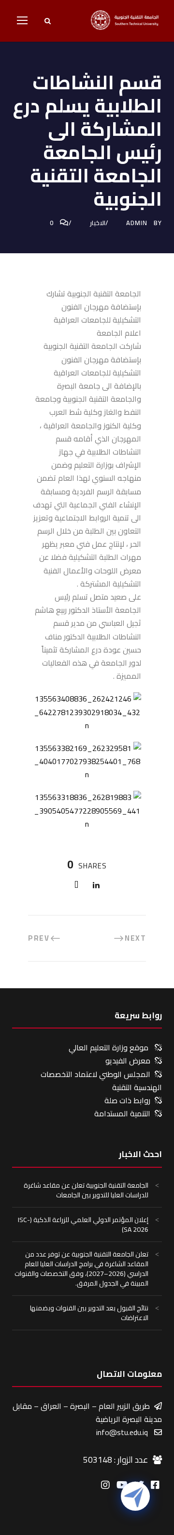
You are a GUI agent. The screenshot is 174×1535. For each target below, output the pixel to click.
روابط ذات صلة (127, 1100)
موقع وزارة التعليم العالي (108, 1047)
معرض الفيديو (127, 1060)
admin (136, 223)
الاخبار (97, 223)
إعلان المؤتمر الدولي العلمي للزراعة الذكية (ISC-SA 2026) (83, 1224)
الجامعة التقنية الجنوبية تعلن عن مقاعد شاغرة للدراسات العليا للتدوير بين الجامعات (86, 1190)
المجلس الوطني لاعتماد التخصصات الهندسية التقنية (101, 1080)
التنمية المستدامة (122, 1113)
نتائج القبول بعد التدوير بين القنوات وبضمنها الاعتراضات (89, 1313)
